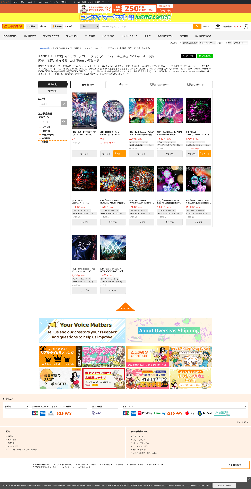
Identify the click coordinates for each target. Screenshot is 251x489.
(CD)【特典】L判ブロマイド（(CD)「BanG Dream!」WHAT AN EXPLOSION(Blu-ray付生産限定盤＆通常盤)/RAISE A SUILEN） (123, 67)
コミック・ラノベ (129, 35)
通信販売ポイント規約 (87, 464)
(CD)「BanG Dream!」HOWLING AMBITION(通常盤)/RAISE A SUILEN (112, 203)
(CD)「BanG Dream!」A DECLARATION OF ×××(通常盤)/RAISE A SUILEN (112, 271)
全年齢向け (32, 26)
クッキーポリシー (156, 464)
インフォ (15, 2)
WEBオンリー (66, 2)
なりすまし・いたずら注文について (76, 467)
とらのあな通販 (44, 48)
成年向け (44, 26)
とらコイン (54, 2)
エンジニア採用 (94, 2)
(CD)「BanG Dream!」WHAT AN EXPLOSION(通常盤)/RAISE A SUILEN (169, 134)
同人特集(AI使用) (203, 35)
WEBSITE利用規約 (42, 464)
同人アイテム (72, 35)
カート (121, 153)
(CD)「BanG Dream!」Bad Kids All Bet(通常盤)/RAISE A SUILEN (169, 203)
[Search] (64, 122)
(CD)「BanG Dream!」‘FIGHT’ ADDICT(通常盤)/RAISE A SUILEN (198, 134)
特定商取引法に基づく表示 (45, 467)
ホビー (148, 35)
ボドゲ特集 (90, 35)
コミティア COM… (207, 42)
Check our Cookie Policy (199, 485)
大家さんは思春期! (190, 42)
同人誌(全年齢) (10, 35)
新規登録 (227, 26)
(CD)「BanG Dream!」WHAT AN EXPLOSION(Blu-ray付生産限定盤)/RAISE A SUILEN (141, 134)
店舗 (22, 2)
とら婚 (29, 2)
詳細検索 (206, 26)
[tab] (123, 84)
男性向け (58, 26)
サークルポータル (41, 2)
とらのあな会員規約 (64, 464)
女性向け (71, 26)
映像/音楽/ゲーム (165, 35)
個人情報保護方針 (136, 464)
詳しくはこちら (242, 422)
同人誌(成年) (30, 35)
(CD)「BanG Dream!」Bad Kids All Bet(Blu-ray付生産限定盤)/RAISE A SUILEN (198, 203)
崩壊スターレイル (241, 42)
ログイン (237, 26)
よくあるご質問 (79, 2)
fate (229, 42)
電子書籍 (184, 35)
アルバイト (106, 2)
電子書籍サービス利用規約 (112, 464)
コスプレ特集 (108, 35)
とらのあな (5, 2)
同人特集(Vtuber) (51, 35)
